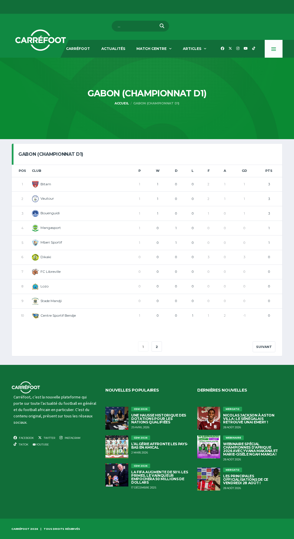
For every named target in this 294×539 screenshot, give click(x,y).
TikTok (23, 444)
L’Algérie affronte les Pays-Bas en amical (159, 446)
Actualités (113, 48)
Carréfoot (78, 48)
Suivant (264, 347)
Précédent (33, 347)
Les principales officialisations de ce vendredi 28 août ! (245, 479)
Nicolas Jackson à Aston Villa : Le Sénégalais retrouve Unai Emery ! (248, 418)
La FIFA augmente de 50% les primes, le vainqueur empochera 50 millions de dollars (159, 477)
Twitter (49, 437)
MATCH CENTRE (151, 48)
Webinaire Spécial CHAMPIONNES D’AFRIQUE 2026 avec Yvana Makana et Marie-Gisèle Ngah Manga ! (250, 449)
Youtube (42, 444)
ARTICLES (192, 48)
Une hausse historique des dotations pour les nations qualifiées (158, 418)
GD (244, 171)
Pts (268, 171)
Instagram (72, 437)
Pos (22, 171)
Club (36, 171)
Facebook (26, 437)
